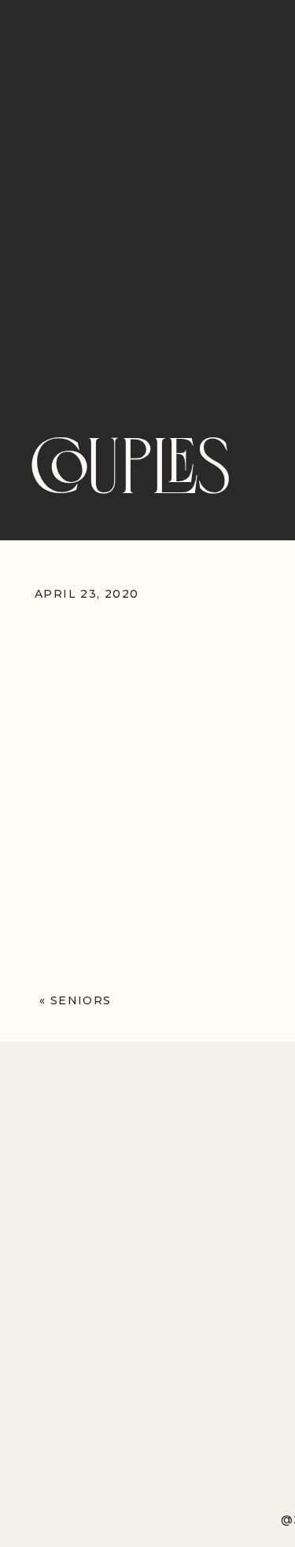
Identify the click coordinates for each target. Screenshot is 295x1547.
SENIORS (81, 1000)
